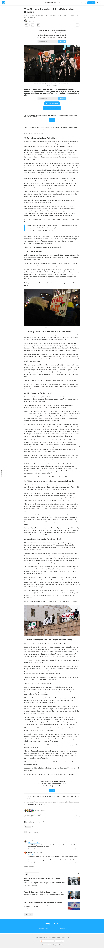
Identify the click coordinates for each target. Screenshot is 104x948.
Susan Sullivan (31, 841)
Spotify (35, 116)
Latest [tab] (30, 874)
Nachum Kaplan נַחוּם (33, 885)
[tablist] (30, 826)
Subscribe (91, 3)
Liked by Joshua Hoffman (34, 842)
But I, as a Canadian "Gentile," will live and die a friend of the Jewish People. (44, 894)
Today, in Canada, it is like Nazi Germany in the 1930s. (43, 892)
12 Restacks (42, 810)
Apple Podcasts (63, 115)
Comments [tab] (28, 827)
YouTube (26, 116)
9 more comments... (29, 866)
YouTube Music (72, 115)
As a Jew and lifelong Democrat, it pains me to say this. (43, 903)
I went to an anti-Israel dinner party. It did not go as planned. (42, 879)
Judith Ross (30, 852)
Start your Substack (48, 941)
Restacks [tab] (34, 827)
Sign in (99, 3)
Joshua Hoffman (32, 19)
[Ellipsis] (79, 841)
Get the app (59, 941)
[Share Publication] (85, 2)
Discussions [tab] (36, 874)
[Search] (81, 2)
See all (27, 914)
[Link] (22, 92)
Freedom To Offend (35, 895)
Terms (58, 937)
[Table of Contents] (2, 474)
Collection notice (65, 937)
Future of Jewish (35, 908)
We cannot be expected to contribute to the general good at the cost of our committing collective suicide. (43, 905)
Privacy (54, 937)
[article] (52, 883)
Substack (44, 944)
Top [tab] (26, 874)
